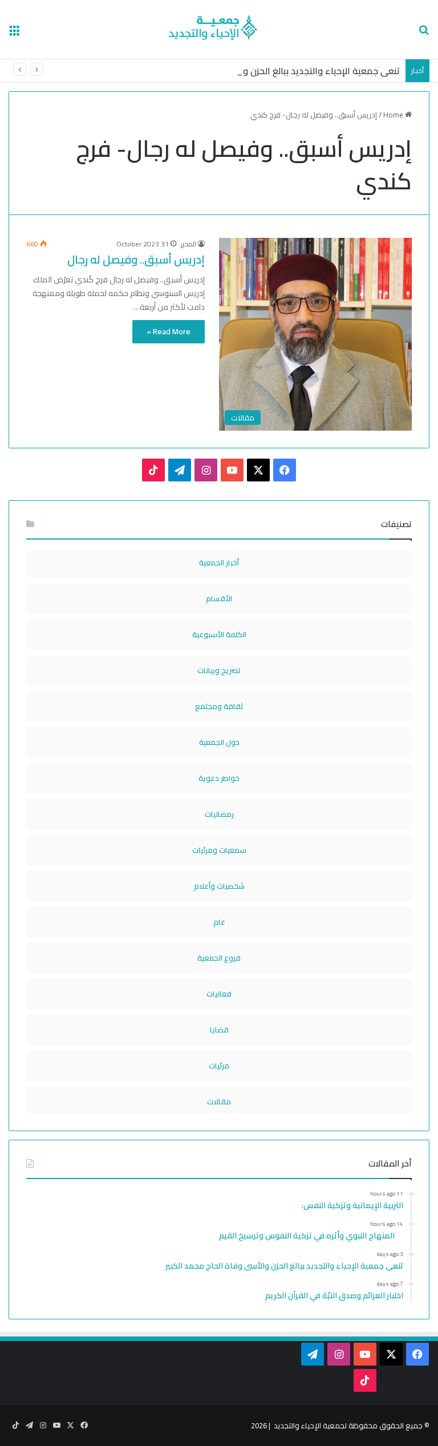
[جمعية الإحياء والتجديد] (219, 29)
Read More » (168, 331)
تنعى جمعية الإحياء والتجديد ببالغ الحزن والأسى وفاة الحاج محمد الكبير (264, 70)
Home (394, 114)
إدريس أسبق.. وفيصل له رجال (136, 259)
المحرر (188, 243)
